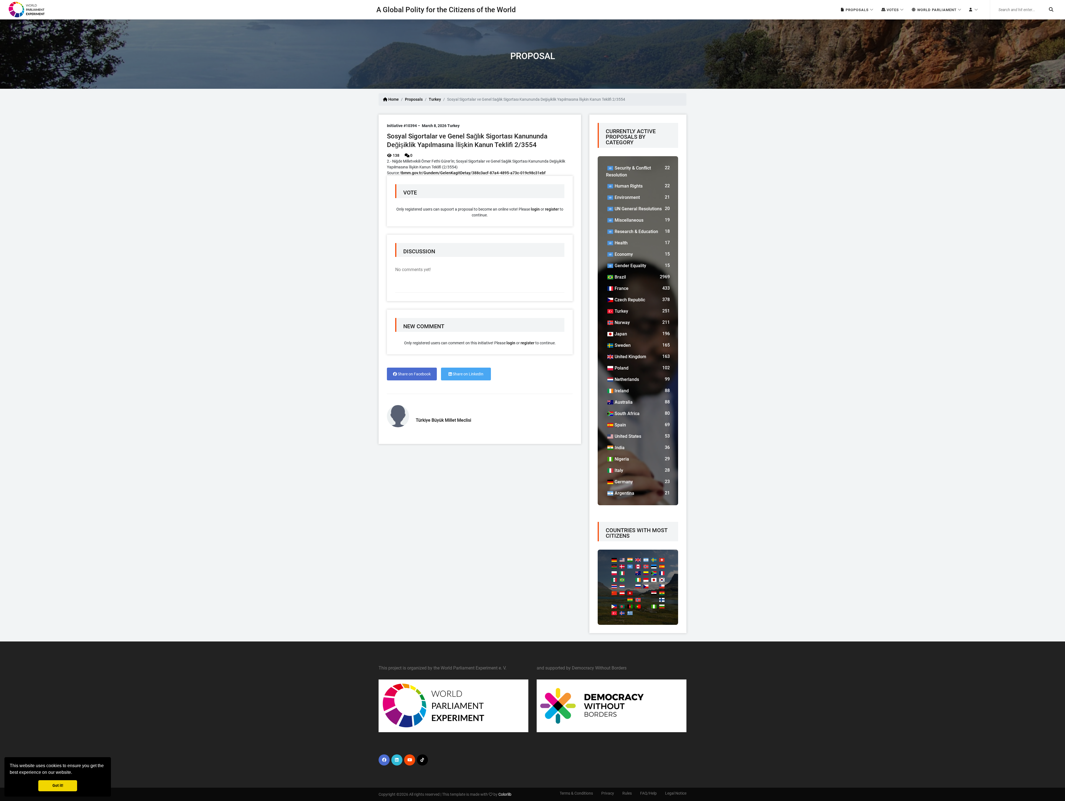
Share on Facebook (414, 374)
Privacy (607, 793)
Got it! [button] (57, 785)
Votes (892, 10)
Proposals (857, 10)
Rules (627, 793)
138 (395, 155)
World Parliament (936, 10)
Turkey (435, 99)
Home (393, 99)
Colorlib (504, 794)
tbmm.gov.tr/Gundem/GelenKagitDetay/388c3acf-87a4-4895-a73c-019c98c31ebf (473, 173)
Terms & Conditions (576, 793)
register (552, 209)
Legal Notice (675, 793)
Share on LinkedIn (467, 374)
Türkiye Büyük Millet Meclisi (443, 420)
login (535, 209)
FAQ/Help (648, 793)
